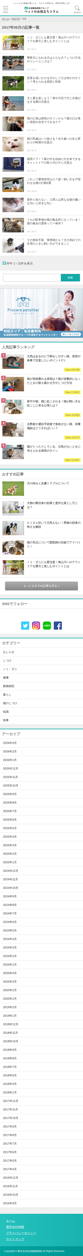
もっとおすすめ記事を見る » (41, 585)
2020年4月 (10, 973)
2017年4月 (10, 1169)
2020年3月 (10, 981)
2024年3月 (10, 947)
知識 (6, 711)
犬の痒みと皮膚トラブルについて (48, 483)
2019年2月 (10, 1007)
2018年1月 (10, 1092)
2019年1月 (10, 1015)
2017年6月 (10, 1152)
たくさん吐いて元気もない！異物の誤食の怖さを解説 (54, 524)
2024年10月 (10, 887)
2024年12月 (10, 870)
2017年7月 (10, 1143)
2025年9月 (10, 794)
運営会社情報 (15, 1227)
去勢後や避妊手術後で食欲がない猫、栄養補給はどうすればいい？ (54, 431)
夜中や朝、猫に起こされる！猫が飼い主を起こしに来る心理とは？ (54, 408)
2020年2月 (10, 990)
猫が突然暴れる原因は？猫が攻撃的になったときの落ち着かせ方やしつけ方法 (54, 385)
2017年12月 (10, 1101)
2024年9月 (10, 896)
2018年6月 (10, 1075)
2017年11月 (10, 1109)
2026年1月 (10, 760)
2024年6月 (10, 922)
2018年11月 (10, 1032)
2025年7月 (10, 811)
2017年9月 (10, 1126)
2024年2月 (10, 956)
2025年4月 (10, 836)
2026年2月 (10, 751)
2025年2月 (10, 853)
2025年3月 (10, 845)
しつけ (7, 660)
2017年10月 (10, 1118)
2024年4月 (10, 939)
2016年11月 (10, 1186)
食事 (6, 720)
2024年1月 (10, 964)
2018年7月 (10, 1066)
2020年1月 (10, 998)
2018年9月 (10, 1049)
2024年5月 (10, 930)
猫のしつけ (10, 703)
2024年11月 (10, 879)
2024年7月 (10, 913)
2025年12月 (10, 768)
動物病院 (8, 686)
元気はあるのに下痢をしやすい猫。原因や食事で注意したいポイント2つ (54, 363)
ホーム (10, 1221)
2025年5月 (10, 828)
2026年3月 (10, 743)
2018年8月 (10, 1058)
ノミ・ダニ (10, 669)
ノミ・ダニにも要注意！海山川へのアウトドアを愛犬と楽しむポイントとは (54, 564)
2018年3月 (10, 1084)
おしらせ (8, 652)
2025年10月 (10, 785)
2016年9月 (10, 1203)
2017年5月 (10, 1160)
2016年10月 (10, 1194)
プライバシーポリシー (21, 1233)
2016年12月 (10, 1177)
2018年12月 (10, 1024)
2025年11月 (10, 777)
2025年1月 (10, 862)
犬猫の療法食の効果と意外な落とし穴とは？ (52, 505)
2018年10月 (10, 1041)
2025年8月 (10, 802)
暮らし (7, 694)
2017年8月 (10, 1135)
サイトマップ (15, 1239)
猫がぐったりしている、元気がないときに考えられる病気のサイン (54, 453)
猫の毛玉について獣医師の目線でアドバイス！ (54, 544)
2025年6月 (10, 819)
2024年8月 (10, 904)
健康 (6, 677)
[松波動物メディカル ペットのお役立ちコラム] (41, 10)
